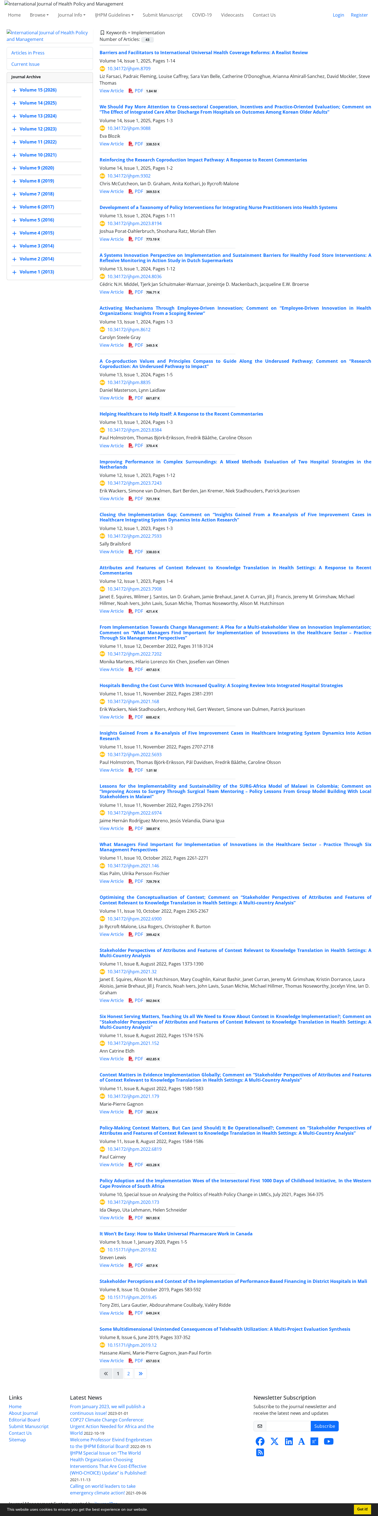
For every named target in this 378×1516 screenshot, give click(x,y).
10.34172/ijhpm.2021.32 (132, 972)
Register (359, 15)
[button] (150, 1510)
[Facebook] (260, 1443)
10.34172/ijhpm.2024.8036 (134, 276)
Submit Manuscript (163, 15)
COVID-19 (202, 15)
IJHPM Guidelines (112, 15)
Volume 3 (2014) (37, 246)
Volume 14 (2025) (38, 103)
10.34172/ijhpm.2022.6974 (134, 813)
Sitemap (17, 1440)
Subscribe (324, 1426)
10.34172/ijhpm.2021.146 (133, 866)
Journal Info (70, 15)
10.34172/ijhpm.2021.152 (133, 1043)
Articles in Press (28, 53)
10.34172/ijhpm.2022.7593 (134, 536)
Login (338, 15)
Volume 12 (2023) (38, 129)
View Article (112, 91)
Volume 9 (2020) (37, 168)
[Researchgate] (314, 1443)
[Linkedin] (289, 1443)
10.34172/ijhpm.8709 (129, 69)
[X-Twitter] (274, 1443)
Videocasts (232, 15)
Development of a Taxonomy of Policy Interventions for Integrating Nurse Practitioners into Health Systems (218, 207)
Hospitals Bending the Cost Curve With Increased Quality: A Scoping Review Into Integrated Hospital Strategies (221, 685)
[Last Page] (140, 1373)
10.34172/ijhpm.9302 (129, 176)
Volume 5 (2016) (37, 220)
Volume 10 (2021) (38, 155)
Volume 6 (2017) (37, 207)
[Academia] (302, 1443)
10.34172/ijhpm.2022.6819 (134, 1149)
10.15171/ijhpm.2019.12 (132, 1345)
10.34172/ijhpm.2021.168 (133, 701)
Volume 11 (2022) (38, 142)
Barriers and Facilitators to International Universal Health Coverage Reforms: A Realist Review (204, 52)
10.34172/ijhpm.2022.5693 (134, 755)
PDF (145, 91)
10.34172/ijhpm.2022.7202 (134, 654)
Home (14, 15)
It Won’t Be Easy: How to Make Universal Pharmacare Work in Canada (176, 1234)
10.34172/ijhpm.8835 (129, 382)
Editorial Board (24, 1420)
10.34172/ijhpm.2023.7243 (134, 483)
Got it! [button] (362, 1509)
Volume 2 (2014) (37, 259)
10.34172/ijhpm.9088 (129, 128)
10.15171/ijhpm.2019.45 (132, 1297)
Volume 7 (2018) (37, 194)
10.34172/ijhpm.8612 (129, 330)
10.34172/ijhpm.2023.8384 (134, 430)
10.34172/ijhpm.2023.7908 (134, 589)
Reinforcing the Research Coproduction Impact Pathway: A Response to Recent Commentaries (203, 160)
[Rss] (260, 1454)
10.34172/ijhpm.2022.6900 (134, 919)
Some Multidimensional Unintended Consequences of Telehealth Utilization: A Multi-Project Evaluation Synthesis (225, 1329)
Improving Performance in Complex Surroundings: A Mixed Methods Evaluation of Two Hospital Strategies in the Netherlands (236, 464)
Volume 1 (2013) (37, 272)
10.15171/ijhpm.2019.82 (132, 1250)
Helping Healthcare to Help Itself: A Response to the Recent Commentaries (181, 414)
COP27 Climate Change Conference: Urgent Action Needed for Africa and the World (112, 1426)
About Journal (23, 1413)
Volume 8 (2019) (37, 181)
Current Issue (25, 64)
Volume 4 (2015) (37, 233)
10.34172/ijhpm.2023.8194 (134, 223)
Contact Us (264, 15)
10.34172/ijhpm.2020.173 (133, 1202)
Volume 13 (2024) (38, 116)
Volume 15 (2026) (38, 90)
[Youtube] (328, 1443)
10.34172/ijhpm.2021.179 (133, 1096)
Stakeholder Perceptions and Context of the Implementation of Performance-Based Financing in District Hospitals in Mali (233, 1281)
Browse (37, 15)
